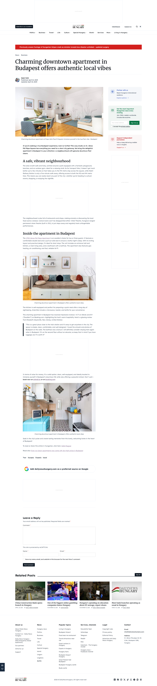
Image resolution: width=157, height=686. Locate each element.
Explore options (122, 98)
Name (25, 551)
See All (138, 575)
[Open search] (137, 26)
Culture (66, 32)
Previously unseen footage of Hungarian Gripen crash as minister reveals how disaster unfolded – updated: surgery (64, 47)
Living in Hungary (120, 32)
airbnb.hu (37, 379)
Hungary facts (64, 652)
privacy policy (125, 126)
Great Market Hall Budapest (65, 660)
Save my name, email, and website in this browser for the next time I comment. (52, 559)
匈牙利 (39, 661)
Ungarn (39, 654)
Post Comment (28, 565)
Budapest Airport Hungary (65, 656)
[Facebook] (118, 680)
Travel (51, 32)
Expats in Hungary (65, 648)
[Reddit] (137, 680)
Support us (120, 147)
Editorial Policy (107, 635)
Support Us (128, 26)
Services (101, 32)
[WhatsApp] (131, 680)
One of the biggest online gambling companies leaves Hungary (62, 604)
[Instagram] (121, 680)
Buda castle (63, 668)
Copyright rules (107, 629)
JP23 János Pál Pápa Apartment (38, 238)
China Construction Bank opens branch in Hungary (28, 604)
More (108, 32)
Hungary (31, 457)
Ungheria (40, 658)
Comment (27, 525)
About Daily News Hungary (21, 630)
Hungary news (42, 629)
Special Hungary (79, 32)
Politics (32, 32)
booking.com (50, 379)
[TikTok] (128, 680)
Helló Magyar (66, 446)
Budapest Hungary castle (67, 665)
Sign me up (134, 123)
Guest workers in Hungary (64, 644)
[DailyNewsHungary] (78, 26)
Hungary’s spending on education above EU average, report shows (94, 604)
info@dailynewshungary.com (134, 632)
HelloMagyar (116, 26)
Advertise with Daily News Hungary (109, 639)
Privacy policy (107, 632)
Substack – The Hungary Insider (89, 646)
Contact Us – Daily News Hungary (23, 635)
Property (38, 457)
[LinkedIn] (115, 680)
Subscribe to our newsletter (24, 26)
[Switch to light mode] (140, 26)
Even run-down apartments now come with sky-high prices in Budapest (57, 451)
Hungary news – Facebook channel (87, 651)
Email (62, 551)
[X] (124, 680)
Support (18, 652)
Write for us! (19, 649)
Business (42, 32)
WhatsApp (84, 632)
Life (58, 32)
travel (45, 457)
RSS (82, 642)
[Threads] (141, 680)
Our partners (19, 645)
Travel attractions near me (66, 639)
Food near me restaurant (67, 635)
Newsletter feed (86, 629)
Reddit (83, 638)
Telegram (84, 635)
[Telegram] (134, 680)
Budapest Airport (65, 632)
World (91, 32)
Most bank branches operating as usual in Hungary (126, 604)
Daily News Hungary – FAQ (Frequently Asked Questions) (23, 640)
